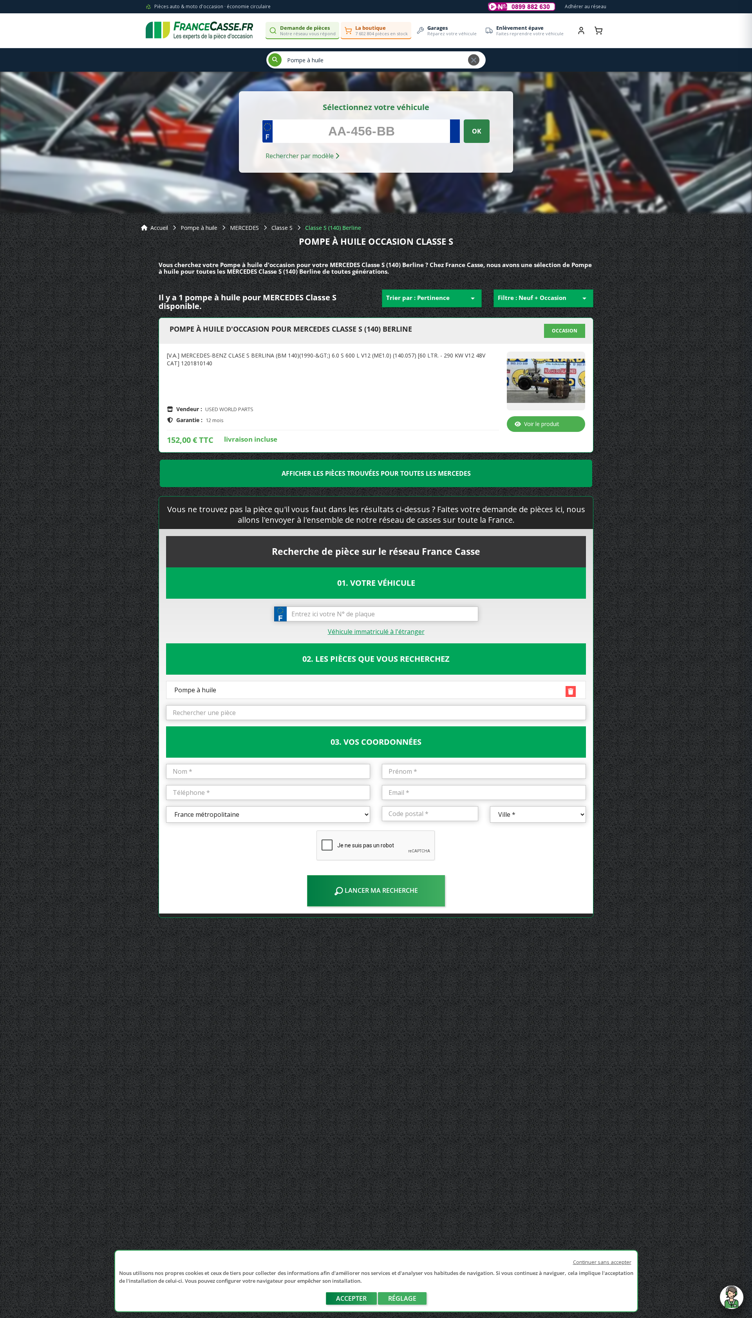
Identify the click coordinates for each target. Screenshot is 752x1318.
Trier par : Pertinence (431, 298)
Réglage (402, 1298)
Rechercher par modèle (300, 156)
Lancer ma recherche (380, 890)
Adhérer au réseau (585, 6)
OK (476, 131)
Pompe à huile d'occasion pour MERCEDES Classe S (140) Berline (291, 329)
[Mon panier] (598, 30)
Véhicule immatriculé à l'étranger (376, 631)
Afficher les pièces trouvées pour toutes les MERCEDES (376, 473)
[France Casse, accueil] (199, 30)
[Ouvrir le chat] (732, 1301)
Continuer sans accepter (602, 1262)
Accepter (351, 1298)
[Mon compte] (581, 30)
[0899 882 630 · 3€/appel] (521, 6)
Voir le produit (541, 424)
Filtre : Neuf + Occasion (543, 298)
